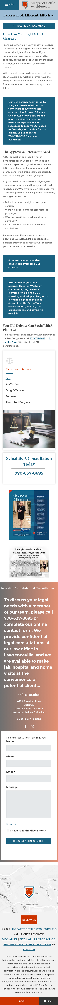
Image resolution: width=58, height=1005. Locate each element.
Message (12, 787)
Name (10, 741)
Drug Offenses (15, 390)
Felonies (11, 396)
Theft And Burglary (18, 402)
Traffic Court (14, 384)
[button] (10, 5)
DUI (8, 378)
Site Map (26, 939)
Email (50, 1001)
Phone (10, 756)
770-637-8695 (16, 136)
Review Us (29, 920)
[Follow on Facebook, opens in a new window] (25, 727)
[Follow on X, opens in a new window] (32, 727)
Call (23, 1001)
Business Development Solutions (27, 944)
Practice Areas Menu (30, 25)
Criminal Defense (19, 369)
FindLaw (29, 949)
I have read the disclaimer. (28, 830)
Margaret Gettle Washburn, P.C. (34, 929)
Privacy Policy (44, 939)
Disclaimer (11, 824)
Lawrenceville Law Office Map (29, 712)
